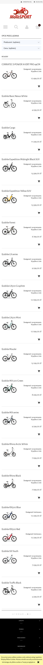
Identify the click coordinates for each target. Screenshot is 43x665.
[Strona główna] (21, 13)
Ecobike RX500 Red (11, 529)
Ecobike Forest (8, 222)
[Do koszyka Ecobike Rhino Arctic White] (38, 466)
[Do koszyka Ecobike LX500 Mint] (38, 339)
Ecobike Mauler (9, 349)
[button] (5, 27)
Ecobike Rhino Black (11, 475)
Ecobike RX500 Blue (11, 507)
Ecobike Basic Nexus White (14, 96)
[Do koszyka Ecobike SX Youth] (38, 573)
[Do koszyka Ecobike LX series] (38, 276)
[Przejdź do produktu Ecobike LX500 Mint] (10, 325)
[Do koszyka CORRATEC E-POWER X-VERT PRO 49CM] (38, 86)
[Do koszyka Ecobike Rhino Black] (38, 497)
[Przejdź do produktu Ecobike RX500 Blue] (10, 514)
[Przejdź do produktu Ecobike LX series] (10, 261)
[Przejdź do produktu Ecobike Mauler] (10, 356)
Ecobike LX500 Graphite (13, 285)
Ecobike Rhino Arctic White (15, 444)
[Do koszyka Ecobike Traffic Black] (38, 604)
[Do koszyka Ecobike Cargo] (38, 149)
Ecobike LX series (10, 254)
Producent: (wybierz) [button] (12, 42)
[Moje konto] (27, 27)
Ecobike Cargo (8, 127)
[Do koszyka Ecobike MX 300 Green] (38, 402)
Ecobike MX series (10, 412)
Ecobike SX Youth (10, 551)
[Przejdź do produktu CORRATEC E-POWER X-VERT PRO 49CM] (10, 74)
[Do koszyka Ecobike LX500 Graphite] (38, 307)
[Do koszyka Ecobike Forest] (38, 244)
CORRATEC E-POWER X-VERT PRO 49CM (21, 64)
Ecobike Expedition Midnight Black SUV (21, 159)
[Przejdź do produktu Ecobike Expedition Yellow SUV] (10, 198)
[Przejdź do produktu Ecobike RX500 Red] (10, 536)
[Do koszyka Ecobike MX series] (38, 434)
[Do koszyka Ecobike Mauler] (38, 371)
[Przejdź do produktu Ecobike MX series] (10, 420)
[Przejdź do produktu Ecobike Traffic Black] (10, 590)
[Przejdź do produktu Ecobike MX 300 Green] (10, 388)
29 (27, 614)
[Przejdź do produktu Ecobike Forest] (10, 230)
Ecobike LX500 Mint (11, 317)
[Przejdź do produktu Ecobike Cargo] (10, 135)
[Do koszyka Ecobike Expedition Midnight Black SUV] (38, 181)
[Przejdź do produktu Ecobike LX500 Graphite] (10, 293)
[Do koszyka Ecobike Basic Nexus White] (38, 117)
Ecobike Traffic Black (11, 582)
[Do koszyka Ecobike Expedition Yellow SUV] (38, 212)
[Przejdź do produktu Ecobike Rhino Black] (10, 483)
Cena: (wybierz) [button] (10, 48)
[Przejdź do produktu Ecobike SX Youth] (10, 558)
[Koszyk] (37, 27)
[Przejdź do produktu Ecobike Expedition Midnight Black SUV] (10, 166)
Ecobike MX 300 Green (12, 380)
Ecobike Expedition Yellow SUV (16, 190)
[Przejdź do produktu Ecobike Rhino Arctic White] (10, 451)
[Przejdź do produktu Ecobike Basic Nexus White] (10, 103)
